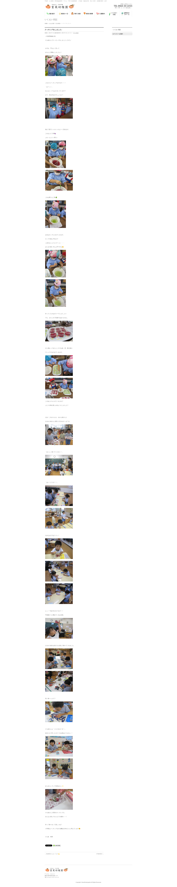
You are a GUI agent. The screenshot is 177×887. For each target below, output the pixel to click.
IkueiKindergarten (86, 882)
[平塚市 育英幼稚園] (60, 7)
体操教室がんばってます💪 (52, 854)
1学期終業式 (100, 854)
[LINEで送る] (57, 845)
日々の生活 (75, 32)
